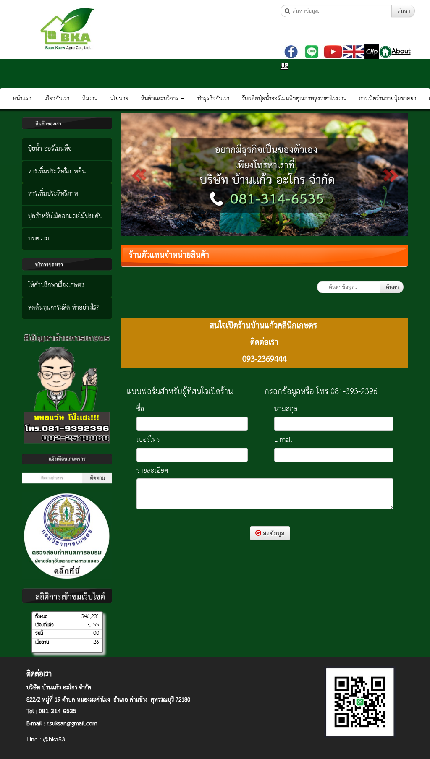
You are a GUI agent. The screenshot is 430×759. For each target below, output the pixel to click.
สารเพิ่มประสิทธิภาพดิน (57, 171)
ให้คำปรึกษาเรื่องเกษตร (56, 285)
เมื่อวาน (42, 642)
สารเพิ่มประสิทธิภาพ (53, 194)
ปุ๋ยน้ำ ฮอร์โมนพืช (49, 149)
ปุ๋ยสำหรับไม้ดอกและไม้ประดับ (65, 216)
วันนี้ (39, 633)
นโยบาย (119, 98)
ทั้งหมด (41, 617)
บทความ (38, 239)
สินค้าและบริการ (160, 98)
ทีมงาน (89, 98)
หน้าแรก (22, 98)
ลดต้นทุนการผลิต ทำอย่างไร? (63, 308)
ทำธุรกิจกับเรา (213, 98)
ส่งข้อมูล (273, 533)
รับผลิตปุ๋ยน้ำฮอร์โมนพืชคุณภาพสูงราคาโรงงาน (294, 98)
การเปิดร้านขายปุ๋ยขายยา (387, 98)
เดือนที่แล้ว (44, 625)
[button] (142, 175)
